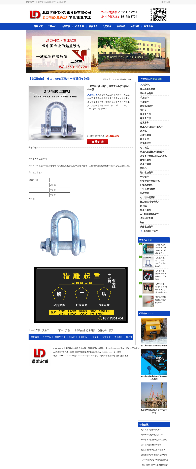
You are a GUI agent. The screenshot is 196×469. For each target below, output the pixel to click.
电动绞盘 (144, 147)
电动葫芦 (30, 2)
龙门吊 (143, 110)
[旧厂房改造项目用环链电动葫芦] (153, 343)
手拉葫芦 (144, 97)
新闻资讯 (93, 26)
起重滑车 (144, 122)
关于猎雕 (134, 26)
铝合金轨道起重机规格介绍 (152, 435)
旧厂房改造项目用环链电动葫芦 (154, 345)
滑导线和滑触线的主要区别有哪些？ (160, 300)
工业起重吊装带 (147, 189)
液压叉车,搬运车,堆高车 (151, 127)
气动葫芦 (144, 177)
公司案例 (107, 26)
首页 (114, 79)
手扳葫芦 (144, 102)
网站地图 (166, 2)
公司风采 (79, 26)
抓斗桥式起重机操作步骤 (151, 445)
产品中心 (52, 26)
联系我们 (148, 26)
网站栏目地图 (122, 356)
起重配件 (66, 26)
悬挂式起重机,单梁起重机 (152, 152)
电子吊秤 (144, 139)
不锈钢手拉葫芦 (151, 231)
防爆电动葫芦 (146, 226)
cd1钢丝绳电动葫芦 (149, 214)
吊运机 (143, 131)
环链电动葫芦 (146, 93)
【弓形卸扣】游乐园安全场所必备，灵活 (92, 330)
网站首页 (38, 26)
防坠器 (143, 168)
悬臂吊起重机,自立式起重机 (153, 156)
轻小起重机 (145, 210)
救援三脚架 (145, 164)
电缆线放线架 (146, 185)
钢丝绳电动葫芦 (147, 89)
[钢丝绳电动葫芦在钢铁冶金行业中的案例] (153, 374)
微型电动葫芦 (146, 106)
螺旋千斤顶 (145, 118)
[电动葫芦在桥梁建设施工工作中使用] (153, 408)
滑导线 (143, 206)
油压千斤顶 (145, 114)
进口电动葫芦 (146, 172)
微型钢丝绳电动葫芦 (150, 201)
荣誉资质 (121, 26)
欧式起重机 (145, 160)
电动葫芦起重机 (147, 197)
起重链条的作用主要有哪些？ (153, 450)
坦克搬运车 (145, 143)
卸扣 (142, 222)
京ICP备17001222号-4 (115, 348)
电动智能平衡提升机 (150, 181)
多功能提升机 (146, 218)
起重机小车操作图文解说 (151, 430)
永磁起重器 (145, 135)
